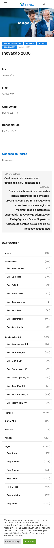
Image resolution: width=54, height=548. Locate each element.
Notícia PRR (10, 421)
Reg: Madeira (9, 47)
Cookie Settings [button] (12, 541)
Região (7, 446)
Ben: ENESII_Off (14, 361)
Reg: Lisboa (12, 487)
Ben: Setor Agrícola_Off (18, 377)
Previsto (8, 429)
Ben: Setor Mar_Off (16, 386)
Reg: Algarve (13, 470)
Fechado (30, 43)
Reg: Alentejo (13, 462)
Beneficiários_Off (12, 337)
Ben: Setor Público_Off (18, 394)
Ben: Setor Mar (14, 310)
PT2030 (42, 43)
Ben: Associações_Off (17, 344)
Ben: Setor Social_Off (17, 403)
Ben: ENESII (12, 285)
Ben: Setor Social (15, 327)
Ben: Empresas (14, 277)
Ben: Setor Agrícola (16, 302)
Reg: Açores (13, 453)
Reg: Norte (12, 504)
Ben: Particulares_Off (17, 369)
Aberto (7, 253)
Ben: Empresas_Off (12, 43)
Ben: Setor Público (16, 319)
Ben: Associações (15, 268)
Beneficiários (10, 261)
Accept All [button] (29, 541)
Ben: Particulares (15, 293)
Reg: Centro (12, 478)
